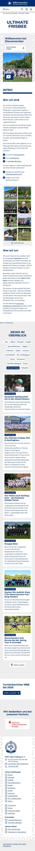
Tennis (12, 359)
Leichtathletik (10, 355)
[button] (6, 9)
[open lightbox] (17, 67)
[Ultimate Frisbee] (17, 3)
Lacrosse (25, 350)
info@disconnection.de (14, 174)
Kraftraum (10, 350)
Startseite (14, 13)
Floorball (20, 342)
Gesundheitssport (14, 346)
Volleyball (24, 368)
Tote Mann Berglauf (14, 363)
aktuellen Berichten (14, 161)
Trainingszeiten (19, 155)
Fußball (28, 342)
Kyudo (18, 350)
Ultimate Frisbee (13, 368)
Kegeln (24, 346)
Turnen (25, 363)
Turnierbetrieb (14, 158)
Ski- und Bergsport (23, 355)
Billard (13, 342)
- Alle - (6, 342)
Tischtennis (21, 359)
